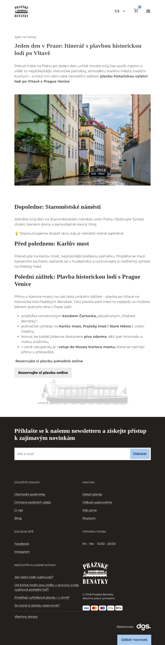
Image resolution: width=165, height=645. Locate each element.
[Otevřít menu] (148, 11)
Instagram (22, 552)
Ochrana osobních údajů (32, 502)
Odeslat (140, 454)
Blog (18, 518)
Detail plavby (92, 494)
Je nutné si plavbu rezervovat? (37, 605)
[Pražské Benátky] (21, 11)
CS (117, 11)
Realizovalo (125, 626)
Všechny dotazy (26, 617)
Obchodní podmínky (29, 494)
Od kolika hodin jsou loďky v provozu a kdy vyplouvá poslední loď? (46, 587)
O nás (18, 510)
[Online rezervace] (136, 10)
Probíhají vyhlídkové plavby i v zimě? (42, 597)
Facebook (21, 544)
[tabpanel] (116, 544)
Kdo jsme (89, 510)
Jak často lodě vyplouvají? (33, 577)
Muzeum (89, 518)
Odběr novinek (134, 640)
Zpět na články (25, 37)
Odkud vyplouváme (97, 502)
